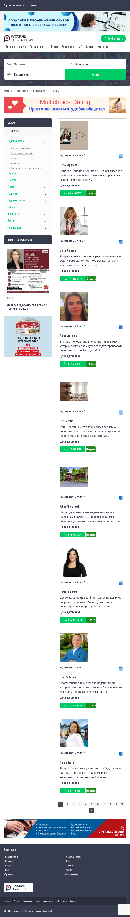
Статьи (90, 46)
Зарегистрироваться (14, 5)
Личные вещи (15, 227)
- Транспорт (9, 874)
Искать (95, 74)
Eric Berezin (66, 421)
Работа (11, 207)
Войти (33, 5)
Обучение (13, 173)
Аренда (15, 158)
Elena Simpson (68, 250)
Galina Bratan (67, 762)
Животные (13, 214)
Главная (10, 46)
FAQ (80, 46)
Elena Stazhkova (69, 335)
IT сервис (13, 180)
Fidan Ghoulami (68, 592)
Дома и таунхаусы (21, 148)
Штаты (54, 46)
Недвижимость (16, 141)
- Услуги (68, 869)
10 (122, 804)
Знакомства (68, 46)
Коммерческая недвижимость (27, 168)
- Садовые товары (73, 856)
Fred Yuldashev (68, 677)
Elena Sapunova (68, 165)
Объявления (36, 46)
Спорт (11, 187)
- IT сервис (9, 865)
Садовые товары (16, 200)
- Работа (68, 861)
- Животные (70, 865)
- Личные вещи (71, 874)
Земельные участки (22, 153)
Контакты (103, 46)
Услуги (22, 46)
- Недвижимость (11, 856)
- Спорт (7, 869)
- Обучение (8, 861)
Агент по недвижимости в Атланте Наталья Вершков (27, 307)
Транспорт (13, 193)
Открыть (91, 193)
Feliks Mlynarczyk (70, 506)
